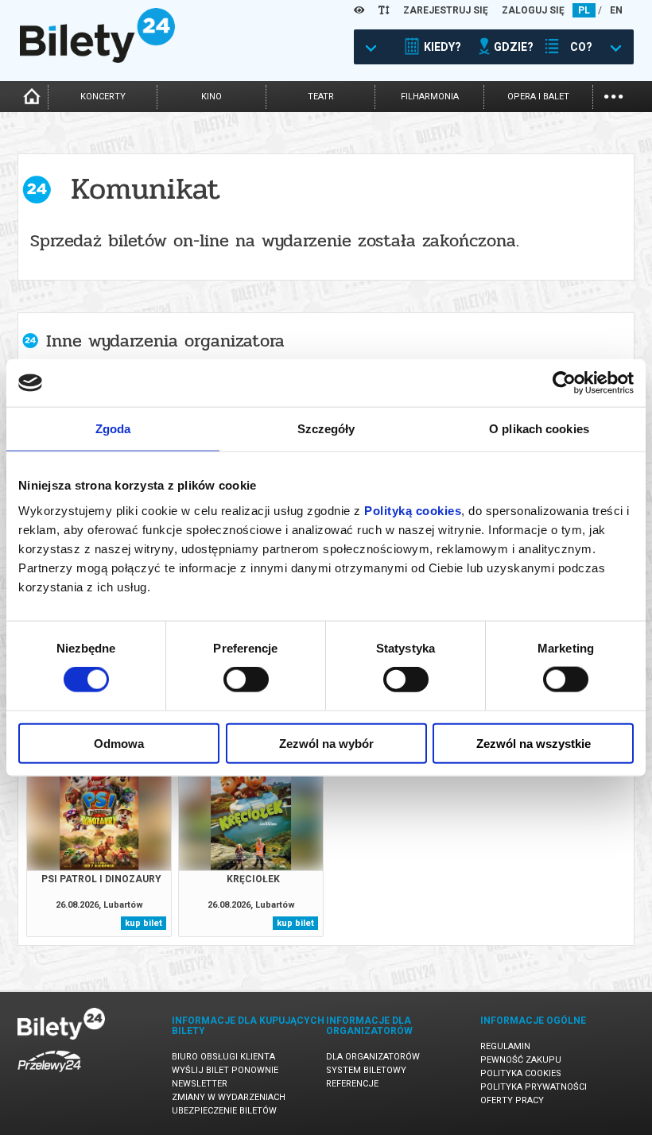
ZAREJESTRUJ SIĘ (445, 10)
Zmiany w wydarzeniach (228, 1097)
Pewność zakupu (520, 1060)
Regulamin (505, 1046)
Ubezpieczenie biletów (224, 1111)
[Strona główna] (97, 58)
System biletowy (366, 1070)
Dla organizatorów (373, 1057)
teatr (321, 96)
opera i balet (538, 96)
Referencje (352, 1084)
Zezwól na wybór (326, 743)
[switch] (246, 679)
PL (584, 10)
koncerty (103, 96)
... (613, 95)
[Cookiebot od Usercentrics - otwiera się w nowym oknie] (564, 383)
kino (211, 96)
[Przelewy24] (49, 1075)
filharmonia (430, 96)
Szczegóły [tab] (326, 429)
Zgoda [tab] (113, 429)
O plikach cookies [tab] (539, 429)
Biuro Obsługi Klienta (223, 1057)
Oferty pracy (512, 1100)
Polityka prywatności (533, 1087)
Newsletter (199, 1084)
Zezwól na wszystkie (533, 743)
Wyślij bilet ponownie (225, 1070)
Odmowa (119, 743)
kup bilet (143, 923)
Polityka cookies (520, 1073)
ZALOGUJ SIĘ (533, 10)
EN (616, 10)
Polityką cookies (412, 510)
